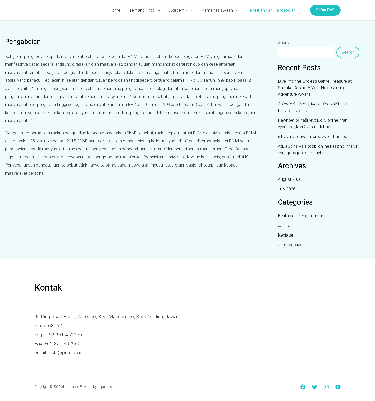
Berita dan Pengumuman (301, 215)
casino (284, 225)
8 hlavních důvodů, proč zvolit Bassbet (313, 136)
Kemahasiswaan (217, 10)
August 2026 (290, 179)
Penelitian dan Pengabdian (271, 10)
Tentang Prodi (142, 10)
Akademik (178, 10)
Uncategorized (291, 244)
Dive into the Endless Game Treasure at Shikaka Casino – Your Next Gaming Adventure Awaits (315, 88)
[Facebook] (302, 387)
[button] (157, 10)
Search (284, 42)
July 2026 (286, 188)
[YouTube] (338, 387)
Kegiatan (286, 235)
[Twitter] (314, 387)
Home (114, 10)
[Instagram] (326, 387)
